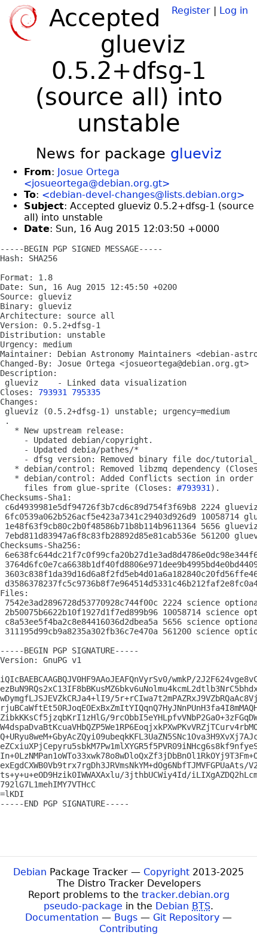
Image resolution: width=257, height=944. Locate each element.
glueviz (196, 153)
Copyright (166, 872)
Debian (30, 872)
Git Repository (186, 917)
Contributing (128, 928)
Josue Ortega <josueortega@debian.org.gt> (97, 177)
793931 (52, 392)
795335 (86, 392)
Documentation (62, 917)
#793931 (193, 488)
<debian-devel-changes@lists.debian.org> (143, 194)
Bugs (125, 917)
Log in (233, 10)
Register (191, 10)
